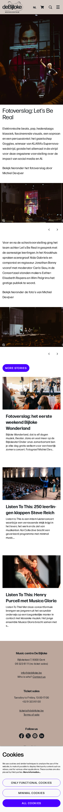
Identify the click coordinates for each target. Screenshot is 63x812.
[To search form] (50, 7)
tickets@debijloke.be (31, 710)
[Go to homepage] (13, 7)
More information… (32, 772)
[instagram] (34, 735)
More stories (16, 368)
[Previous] (49, 229)
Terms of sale (31, 714)
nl (34, 7)
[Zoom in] (4, 221)
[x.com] (28, 735)
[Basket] (42, 7)
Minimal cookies (31, 793)
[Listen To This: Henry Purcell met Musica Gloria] (31, 571)
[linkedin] (41, 735)
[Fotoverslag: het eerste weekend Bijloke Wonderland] (31, 393)
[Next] (57, 229)
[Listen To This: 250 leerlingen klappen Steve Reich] (31, 483)
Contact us (39, 676)
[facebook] (21, 735)
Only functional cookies (31, 782)
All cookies (31, 803)
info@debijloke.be (31, 672)
